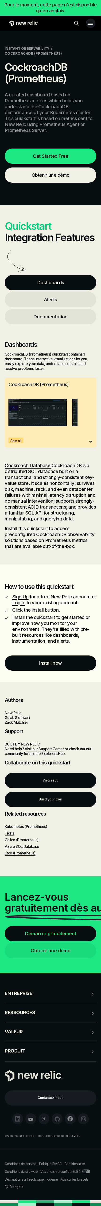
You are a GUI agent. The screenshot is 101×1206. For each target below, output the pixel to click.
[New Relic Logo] (23, 23)
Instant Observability (27, 48)
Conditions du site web (21, 1172)
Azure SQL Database (22, 846)
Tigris (9, 833)
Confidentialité (74, 1164)
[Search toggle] (76, 23)
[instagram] (83, 1119)
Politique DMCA (50, 1164)
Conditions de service (20, 1164)
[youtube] (30, 1119)
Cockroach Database (28, 465)
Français (16, 1187)
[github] (57, 1119)
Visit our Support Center (44, 748)
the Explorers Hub (50, 753)
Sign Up (20, 597)
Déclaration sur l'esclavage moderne (31, 1179)
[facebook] (70, 1119)
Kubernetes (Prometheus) (26, 826)
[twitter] (44, 1119)
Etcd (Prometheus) (20, 853)
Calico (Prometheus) (22, 839)
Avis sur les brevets (75, 1179)
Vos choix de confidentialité (60, 1172)
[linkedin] (17, 1119)
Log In (18, 602)
